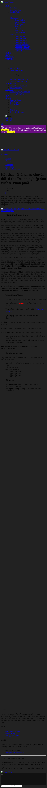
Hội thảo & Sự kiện (12, 169)
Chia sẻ (8, 159)
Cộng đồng (9, 167)
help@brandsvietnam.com (14, 752)
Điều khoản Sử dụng (13, 731)
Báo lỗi (8, 161)
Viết (2, 124)
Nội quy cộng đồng (12, 736)
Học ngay (5, 130)
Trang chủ (9, 165)
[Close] (2, 126)
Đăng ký (8, 120)
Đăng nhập (9, 118)
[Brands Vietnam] (7, 2)
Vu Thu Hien (4, 154)
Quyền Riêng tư (11, 733)
